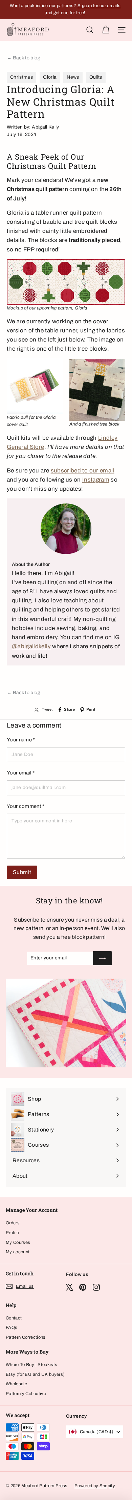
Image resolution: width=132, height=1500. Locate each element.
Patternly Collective (26, 1393)
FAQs (11, 1327)
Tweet (47, 709)
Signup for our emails (99, 5)
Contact (14, 1318)
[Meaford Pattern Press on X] (69, 1287)
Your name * (21, 739)
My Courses (18, 1242)
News (73, 77)
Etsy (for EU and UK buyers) (35, 1374)
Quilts (95, 77)
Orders (13, 1223)
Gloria (50, 77)
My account (18, 1252)
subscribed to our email (82, 470)
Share (69, 709)
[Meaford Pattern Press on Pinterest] (82, 1287)
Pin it (90, 709)
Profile (12, 1232)
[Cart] (106, 30)
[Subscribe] (102, 958)
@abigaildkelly (31, 646)
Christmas (21, 77)
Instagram (95, 479)
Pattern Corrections (26, 1337)
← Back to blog (23, 57)
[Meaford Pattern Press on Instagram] (96, 1287)
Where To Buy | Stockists (31, 1364)
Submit (22, 872)
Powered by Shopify (94, 1485)
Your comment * (25, 806)
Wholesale (16, 1384)
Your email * (21, 772)
